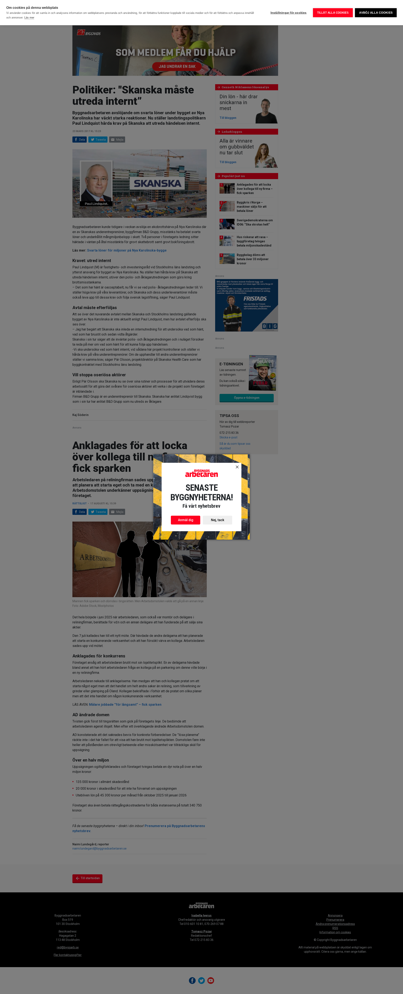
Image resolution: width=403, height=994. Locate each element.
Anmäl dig (185, 520)
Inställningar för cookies (289, 12)
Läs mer (29, 17)
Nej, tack (217, 520)
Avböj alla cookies (376, 12)
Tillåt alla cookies (333, 12)
